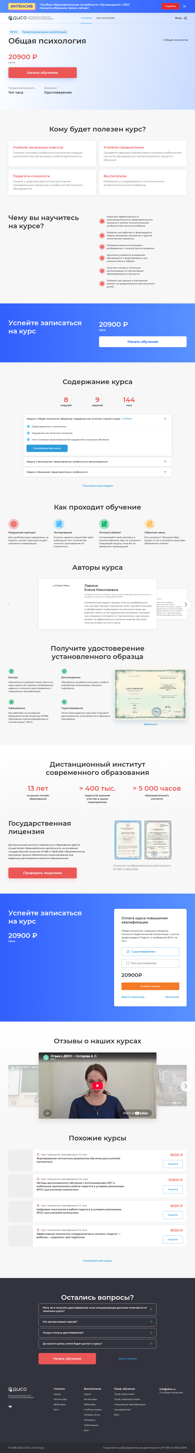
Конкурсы (89, 1420)
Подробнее (170, 6)
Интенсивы (60, 1399)
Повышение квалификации (130, 1404)
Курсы (57, 1394)
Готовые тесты (92, 1414)
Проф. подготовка (124, 1394)
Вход (178, 18)
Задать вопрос (127, 1358)
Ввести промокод (133, 997)
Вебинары (60, 1404)
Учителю (86, 18)
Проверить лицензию (42, 873)
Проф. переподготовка (127, 1399)
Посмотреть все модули (97, 485)
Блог (56, 1409)
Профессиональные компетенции (44, 32)
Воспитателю (106, 18)
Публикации (91, 1425)
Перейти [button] (173, 1164)
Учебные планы (93, 1409)
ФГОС (14, 32)
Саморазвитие (122, 1409)
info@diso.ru (168, 1389)
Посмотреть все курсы (97, 1260)
